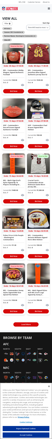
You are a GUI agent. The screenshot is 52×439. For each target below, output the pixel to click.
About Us (46, 2)
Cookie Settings (26, 422)
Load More (26, 324)
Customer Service (34, 2)
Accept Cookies (26, 435)
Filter (6, 23)
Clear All (7, 40)
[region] (26, 411)
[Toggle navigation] (49, 8)
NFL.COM (22, 2)
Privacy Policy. (24, 417)
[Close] (49, 386)
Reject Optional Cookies (26, 428)
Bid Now (13, 91)
